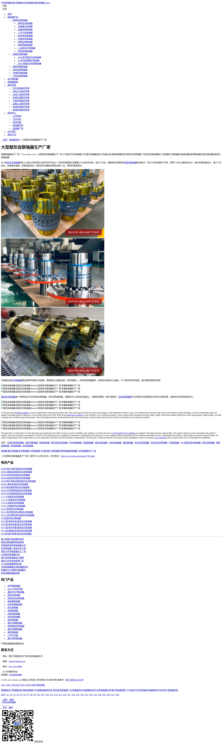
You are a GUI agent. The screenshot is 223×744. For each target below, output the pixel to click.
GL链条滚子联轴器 (26, 48)
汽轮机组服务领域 (20, 101)
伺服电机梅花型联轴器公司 (13, 545)
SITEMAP (15, 685)
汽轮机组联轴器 (19, 76)
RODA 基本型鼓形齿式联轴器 (14, 484)
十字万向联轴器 (25, 33)
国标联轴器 (28, 690)
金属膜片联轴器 (25, 26)
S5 (21, 695)
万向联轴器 (34, 451)
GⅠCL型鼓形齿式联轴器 (12, 497)
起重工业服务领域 (20, 104)
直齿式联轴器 (101, 443)
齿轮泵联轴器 (31, 443)
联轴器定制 (17, 690)
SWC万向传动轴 (14, 589)
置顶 (11, 700)
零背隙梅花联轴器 (15, 626)
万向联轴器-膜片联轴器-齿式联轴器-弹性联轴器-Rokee (25, 3)
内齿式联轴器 (115, 443)
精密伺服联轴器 (19, 67)
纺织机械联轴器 (14, 604)
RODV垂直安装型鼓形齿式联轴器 (16, 472)
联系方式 (11, 135)
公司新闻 (16, 116)
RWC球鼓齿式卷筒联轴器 (29, 63)
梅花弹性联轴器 (25, 36)
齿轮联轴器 (16, 446)
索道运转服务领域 (20, 110)
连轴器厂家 (17, 128)
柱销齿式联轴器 (25, 39)
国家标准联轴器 (19, 20)
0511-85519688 (15, 666)
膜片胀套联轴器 (14, 629)
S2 (11, 695)
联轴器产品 (12, 17)
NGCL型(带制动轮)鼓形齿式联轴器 (17, 512)
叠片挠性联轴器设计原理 (12, 558)
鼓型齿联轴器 (130, 162)
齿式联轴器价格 (103, 690)
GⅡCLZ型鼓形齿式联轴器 (13, 506)
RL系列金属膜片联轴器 (28, 60)
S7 (28, 695)
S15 (60, 695)
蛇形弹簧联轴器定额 (10, 573)
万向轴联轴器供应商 (43, 690)
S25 (104, 695)
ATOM (28, 685)
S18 (73, 695)
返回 (4, 700)
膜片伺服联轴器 (14, 623)
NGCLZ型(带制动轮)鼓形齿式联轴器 (17, 515)
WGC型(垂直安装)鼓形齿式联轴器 (16, 531)
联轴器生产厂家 (89, 451)
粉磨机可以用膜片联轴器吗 (13, 570)
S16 (64, 695)
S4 (18, 695)
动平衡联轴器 (13, 586)
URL (3, 685)
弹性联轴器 (65, 451)
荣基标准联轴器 (19, 54)
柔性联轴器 (12, 632)
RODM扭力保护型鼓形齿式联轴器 (16, 469)
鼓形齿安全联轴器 (59, 443)
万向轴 (43, 451)
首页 (9, 14)
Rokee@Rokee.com (17, 661)
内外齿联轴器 (75, 443)
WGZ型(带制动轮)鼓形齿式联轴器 (16, 521)
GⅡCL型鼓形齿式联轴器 (12, 503)
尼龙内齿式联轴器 (159, 443)
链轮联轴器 (12, 620)
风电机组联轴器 (19, 73)
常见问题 (16, 122)
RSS (23, 685)
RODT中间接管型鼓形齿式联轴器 (16, 490)
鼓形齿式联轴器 (25, 23)
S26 (108, 695)
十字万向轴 (12, 635)
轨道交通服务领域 (20, 97)
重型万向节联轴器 (15, 592)
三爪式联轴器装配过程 (11, 564)
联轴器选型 (173, 690)
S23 (95, 695)
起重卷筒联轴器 (25, 29)
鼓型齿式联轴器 (8, 397)
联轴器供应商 (89, 690)
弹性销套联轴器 (25, 45)
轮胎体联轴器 (13, 614)
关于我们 (11, 131)
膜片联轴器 (13, 451)
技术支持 (163, 690)
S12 (47, 695)
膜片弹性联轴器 (14, 638)
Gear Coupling (160, 438)
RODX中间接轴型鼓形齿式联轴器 (16, 493)
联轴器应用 (153, 690)
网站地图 (41, 685)
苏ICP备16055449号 (74, 680)
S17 (69, 695)
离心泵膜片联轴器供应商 (12, 539)
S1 (8, 695)
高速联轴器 (12, 611)
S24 (99, 695)
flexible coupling (22, 413)
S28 (117, 695)
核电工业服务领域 (20, 91)
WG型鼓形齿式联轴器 (191, 443)
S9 (34, 695)
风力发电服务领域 (20, 88)
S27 (112, 695)
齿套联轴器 (88, 443)
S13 (51, 695)
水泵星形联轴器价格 (10, 555)
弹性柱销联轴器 (25, 42)
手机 (4, 707)
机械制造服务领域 (20, 107)
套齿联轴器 (128, 443)
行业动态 (16, 119)
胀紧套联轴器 (13, 601)
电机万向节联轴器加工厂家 (13, 551)
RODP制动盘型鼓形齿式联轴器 (15, 487)
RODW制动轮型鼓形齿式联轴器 (15, 478)
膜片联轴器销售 (119, 690)
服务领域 (11, 85)
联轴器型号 (6, 690)
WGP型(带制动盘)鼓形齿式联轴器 (16, 524)
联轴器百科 (17, 125)
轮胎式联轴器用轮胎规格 (12, 542)
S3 (14, 695)
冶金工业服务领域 (20, 94)
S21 (86, 695)
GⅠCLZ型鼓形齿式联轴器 (13, 500)
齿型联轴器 (44, 443)
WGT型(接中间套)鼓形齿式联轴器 (16, 527)
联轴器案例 (12, 82)
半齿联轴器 (174, 443)
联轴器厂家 (76, 451)
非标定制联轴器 (19, 70)
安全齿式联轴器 (142, 443)
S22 (91, 695)
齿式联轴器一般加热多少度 (13, 548)
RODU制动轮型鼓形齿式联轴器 (15, 475)
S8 (31, 695)
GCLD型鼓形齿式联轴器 (12, 509)
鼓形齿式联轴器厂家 (62, 690)
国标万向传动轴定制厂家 (12, 561)
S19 (77, 695)
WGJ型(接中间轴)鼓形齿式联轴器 (16, 534)
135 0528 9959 (15, 675)
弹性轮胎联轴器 (25, 51)
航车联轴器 (12, 607)
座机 (10, 707)
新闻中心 (11, 113)
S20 (82, 695)
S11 (42, 695)
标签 (34, 685)
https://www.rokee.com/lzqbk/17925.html (78, 456)
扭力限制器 (12, 79)
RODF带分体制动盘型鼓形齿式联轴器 (18, 481)
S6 (24, 695)
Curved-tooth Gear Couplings (123, 433)
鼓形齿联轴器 (125, 397)
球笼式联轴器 (13, 595)
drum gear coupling (75, 415)
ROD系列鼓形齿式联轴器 (29, 57)
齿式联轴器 (16, 380)
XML (8, 685)
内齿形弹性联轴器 (15, 443)
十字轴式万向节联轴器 (137, 690)
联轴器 (4, 451)
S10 (38, 695)
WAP (3, 695)
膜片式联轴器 (53, 451)
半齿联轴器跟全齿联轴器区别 (14, 567)
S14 (55, 695)
